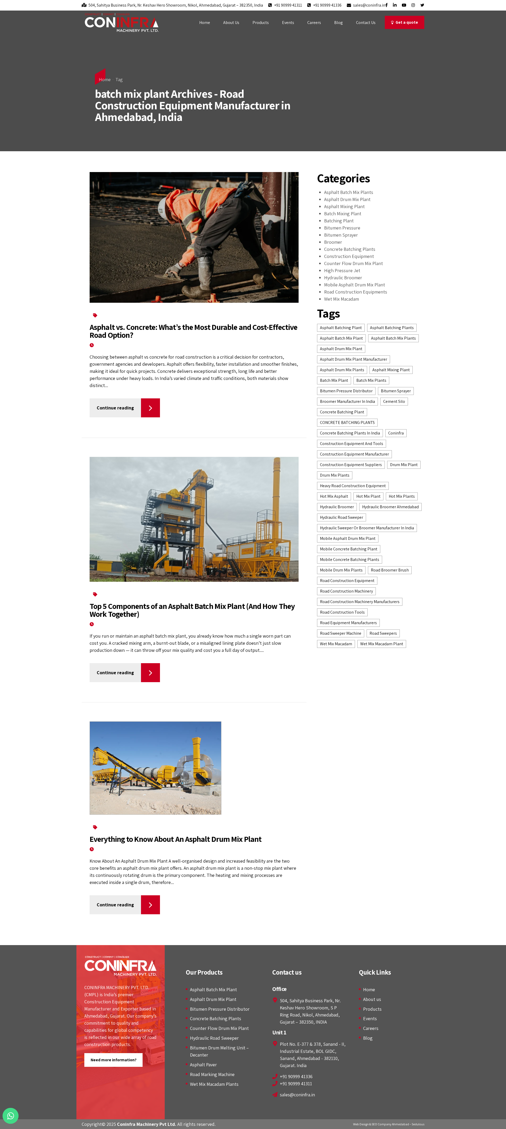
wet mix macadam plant (381, 644)
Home (204, 22)
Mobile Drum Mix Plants (341, 570)
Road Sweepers (383, 633)
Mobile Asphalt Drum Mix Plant (354, 285)
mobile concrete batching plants (349, 559)
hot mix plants (402, 496)
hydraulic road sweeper (341, 517)
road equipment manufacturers (348, 622)
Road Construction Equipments (355, 292)
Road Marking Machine (212, 1074)
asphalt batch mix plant (341, 338)
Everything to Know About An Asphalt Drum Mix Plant (175, 839)
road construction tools (342, 612)
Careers (314, 22)
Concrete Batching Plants (204, 315)
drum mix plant (404, 464)
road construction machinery (346, 591)
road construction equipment (347, 580)
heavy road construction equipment (353, 485)
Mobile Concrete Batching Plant (348, 549)
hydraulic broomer (337, 507)
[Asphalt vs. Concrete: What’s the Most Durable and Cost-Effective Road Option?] (194, 237)
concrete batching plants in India (350, 433)
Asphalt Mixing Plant (117, 827)
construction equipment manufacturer (354, 454)
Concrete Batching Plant (342, 412)
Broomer (333, 242)
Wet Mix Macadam (341, 299)
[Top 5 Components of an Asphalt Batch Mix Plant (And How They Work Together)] (194, 519)
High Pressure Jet (342, 270)
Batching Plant (162, 315)
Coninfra (396, 433)
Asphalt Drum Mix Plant (347, 199)
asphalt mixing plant (391, 370)
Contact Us (366, 22)
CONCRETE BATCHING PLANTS (347, 422)
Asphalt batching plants (392, 327)
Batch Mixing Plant (342, 214)
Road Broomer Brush (390, 570)
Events (288, 22)
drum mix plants (334, 475)
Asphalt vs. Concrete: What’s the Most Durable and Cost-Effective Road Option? (193, 331)
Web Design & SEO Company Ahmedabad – (382, 1124)
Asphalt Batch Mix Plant (213, 989)
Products (260, 22)
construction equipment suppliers (351, 464)
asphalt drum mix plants (342, 370)
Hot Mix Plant (368, 496)
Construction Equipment (349, 256)
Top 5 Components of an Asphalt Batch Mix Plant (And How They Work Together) (192, 610)
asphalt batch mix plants (393, 338)
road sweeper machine (340, 633)
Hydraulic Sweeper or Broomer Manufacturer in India (367, 528)
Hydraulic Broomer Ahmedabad (390, 507)
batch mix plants (371, 380)
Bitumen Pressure (342, 228)
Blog (338, 22)
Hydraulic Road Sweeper (214, 1038)
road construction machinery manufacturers (360, 601)
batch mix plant (334, 380)
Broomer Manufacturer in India (347, 401)
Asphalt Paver (203, 1065)
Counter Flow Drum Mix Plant (353, 263)
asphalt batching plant (341, 327)
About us (372, 999)
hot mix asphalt (334, 496)
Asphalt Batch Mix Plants (121, 315)
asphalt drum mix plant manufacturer (353, 359)
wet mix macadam (336, 644)
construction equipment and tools (351, 443)
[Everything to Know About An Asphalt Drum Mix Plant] (194, 768)
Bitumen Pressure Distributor (220, 1009)
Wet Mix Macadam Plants (214, 1084)
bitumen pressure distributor (346, 391)
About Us (231, 22)
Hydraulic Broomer (343, 278)
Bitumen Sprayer (341, 235)
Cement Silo (394, 401)
